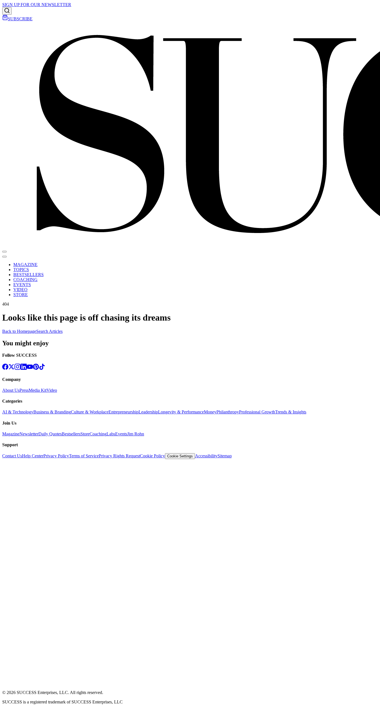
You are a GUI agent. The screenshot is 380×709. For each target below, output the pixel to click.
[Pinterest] (36, 368)
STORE (20, 294)
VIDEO (20, 289)
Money (210, 412)
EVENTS (22, 284)
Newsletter (28, 434)
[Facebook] (5, 368)
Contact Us (12, 455)
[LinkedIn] (24, 368)
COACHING (25, 279)
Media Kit (37, 390)
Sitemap (225, 455)
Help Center (32, 455)
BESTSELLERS (28, 274)
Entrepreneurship (123, 412)
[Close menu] (4, 256)
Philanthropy (227, 412)
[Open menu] (4, 251)
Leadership (148, 412)
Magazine (10, 434)
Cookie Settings (180, 456)
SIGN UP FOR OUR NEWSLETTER (36, 4)
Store (85, 434)
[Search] (7, 11)
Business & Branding (52, 412)
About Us (10, 390)
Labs (111, 434)
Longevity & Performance (181, 412)
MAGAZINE (25, 264)
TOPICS (21, 269)
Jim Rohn (135, 434)
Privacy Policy (56, 455)
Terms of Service (84, 455)
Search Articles (49, 331)
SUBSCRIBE (20, 18)
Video (51, 390)
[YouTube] (30, 368)
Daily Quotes (50, 434)
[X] (11, 368)
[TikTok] (42, 368)
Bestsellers (71, 434)
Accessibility (206, 455)
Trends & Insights (290, 412)
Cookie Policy (152, 455)
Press (24, 390)
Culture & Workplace (89, 412)
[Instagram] (17, 368)
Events (121, 434)
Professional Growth (257, 412)
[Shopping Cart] (5, 18)
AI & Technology (17, 412)
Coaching (98, 434)
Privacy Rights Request (119, 455)
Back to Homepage (19, 331)
